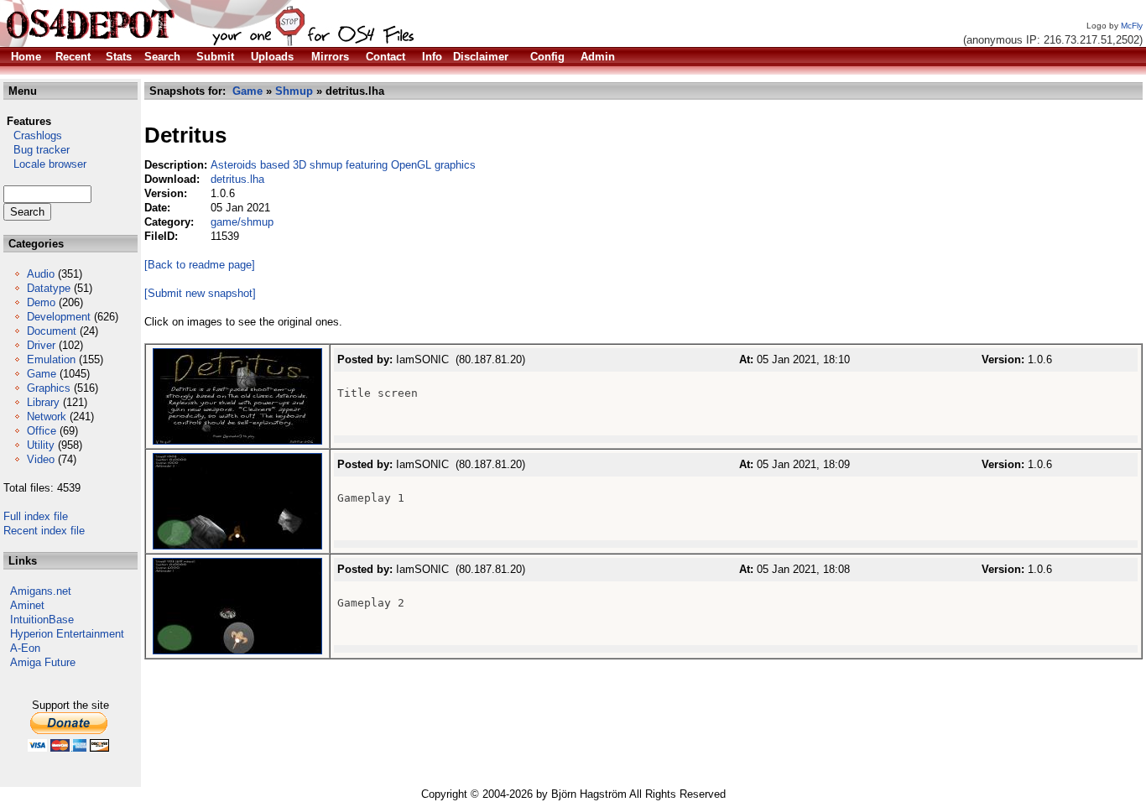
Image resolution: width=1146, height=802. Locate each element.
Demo (41, 302)
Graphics (48, 388)
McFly (1132, 25)
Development (59, 316)
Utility (41, 445)
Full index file (35, 516)
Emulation (51, 359)
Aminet (27, 605)
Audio (41, 274)
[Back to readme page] (199, 264)
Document (51, 331)
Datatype (48, 288)
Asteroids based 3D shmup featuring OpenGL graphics (343, 165)
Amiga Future (43, 662)
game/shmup (242, 222)
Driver (41, 345)
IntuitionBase (42, 619)
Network (46, 416)
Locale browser (44, 164)
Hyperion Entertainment (67, 634)
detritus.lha (237, 179)
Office (41, 430)
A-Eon (25, 648)
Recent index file (44, 530)
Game (41, 373)
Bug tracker (36, 149)
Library (43, 402)
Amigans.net (40, 591)
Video (41, 459)
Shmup (294, 91)
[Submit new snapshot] (200, 293)
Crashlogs (32, 135)
